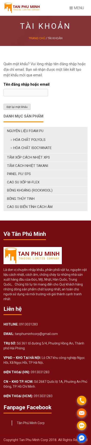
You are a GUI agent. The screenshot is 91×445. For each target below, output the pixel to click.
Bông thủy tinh (21, 199)
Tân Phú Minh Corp (31, 423)
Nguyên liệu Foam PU (25, 131)
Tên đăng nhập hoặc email (26, 84)
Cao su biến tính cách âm (29, 207)
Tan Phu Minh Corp (34, 440)
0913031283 (28, 324)
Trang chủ (37, 38)
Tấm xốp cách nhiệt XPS (28, 157)
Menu (78, 8)
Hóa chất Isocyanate (32, 148)
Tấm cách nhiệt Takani (27, 166)
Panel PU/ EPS (19, 174)
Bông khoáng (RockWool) (29, 190)
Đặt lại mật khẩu (17, 107)
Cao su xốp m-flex (23, 182)
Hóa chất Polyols (29, 140)
